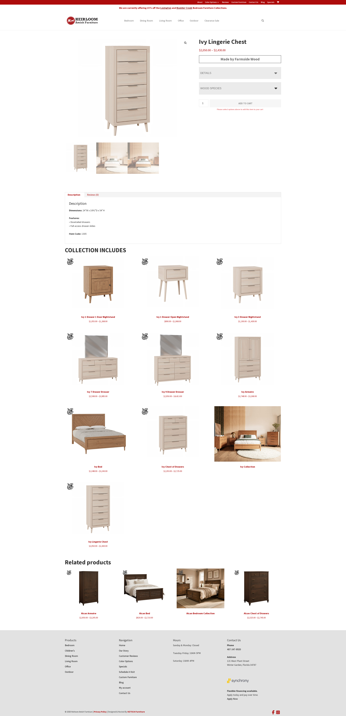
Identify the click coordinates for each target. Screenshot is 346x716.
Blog (263, 2)
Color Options (211, 2)
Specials (270, 2)
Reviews (225, 2)
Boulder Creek (184, 7)
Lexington (165, 7)
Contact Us (253, 2)
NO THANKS (199, 385)
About (199, 2)
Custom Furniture (238, 2)
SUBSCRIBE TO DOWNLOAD (200, 375)
